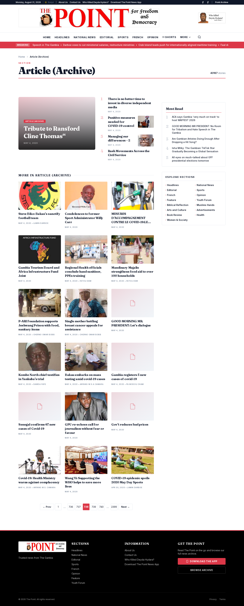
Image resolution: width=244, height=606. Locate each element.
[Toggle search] (199, 37)
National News (85, 37)
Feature (171, 200)
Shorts (170, 37)
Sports (123, 37)
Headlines (62, 37)
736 (71, 506)
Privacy (213, 599)
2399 (114, 506)
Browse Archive (201, 570)
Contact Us (75, 2)
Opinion (152, 37)
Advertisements (206, 210)
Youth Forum (204, 200)
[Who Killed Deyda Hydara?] (212, 18)
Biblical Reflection (177, 205)
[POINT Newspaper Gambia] (203, 2)
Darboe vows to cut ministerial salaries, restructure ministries (86, 44)
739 (94, 506)
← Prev (47, 506)
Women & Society (177, 219)
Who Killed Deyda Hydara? (95, 2)
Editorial (107, 37)
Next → (125, 506)
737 (78, 506)
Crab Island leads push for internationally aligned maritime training (164, 44)
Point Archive (221, 2)
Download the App (203, 561)
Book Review (174, 215)
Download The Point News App (126, 2)
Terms (222, 599)
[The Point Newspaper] (208, 2)
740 (101, 506)
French (137, 37)
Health (200, 215)
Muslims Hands (205, 205)
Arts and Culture (176, 210)
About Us (63, 2)
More (184, 37)
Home (47, 37)
